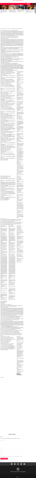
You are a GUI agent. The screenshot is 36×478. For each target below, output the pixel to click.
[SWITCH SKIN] (27, 4)
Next (35, 9)
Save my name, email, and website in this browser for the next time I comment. (12, 456)
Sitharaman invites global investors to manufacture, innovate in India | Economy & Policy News (29, 11)
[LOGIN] (29, 4)
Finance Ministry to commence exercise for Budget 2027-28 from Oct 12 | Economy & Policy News (4, 11)
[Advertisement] (18, 20)
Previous (0, 9)
